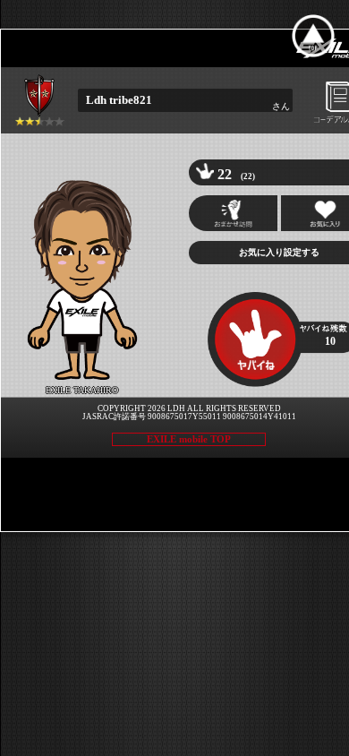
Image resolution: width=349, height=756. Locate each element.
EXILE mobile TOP (189, 439)
